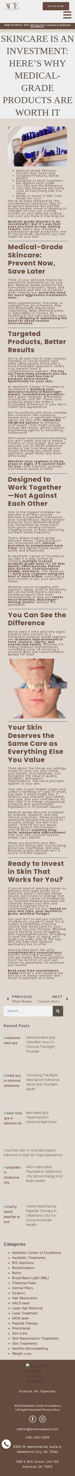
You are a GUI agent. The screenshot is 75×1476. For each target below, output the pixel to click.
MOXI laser (20, 1318)
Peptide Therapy (25, 1323)
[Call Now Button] (6, 1444)
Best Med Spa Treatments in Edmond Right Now (41, 1117)
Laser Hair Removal (27, 1308)
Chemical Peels (24, 1283)
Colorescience (45, 569)
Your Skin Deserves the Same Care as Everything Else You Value (40, 190)
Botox (16, 1273)
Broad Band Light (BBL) (30, 1278)
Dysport (18, 1293)
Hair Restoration (25, 1298)
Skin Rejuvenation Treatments (35, 1338)
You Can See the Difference (39, 186)
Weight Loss (21, 1353)
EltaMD (14, 571)
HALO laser (21, 1303)
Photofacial (21, 1328)
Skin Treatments (25, 1343)
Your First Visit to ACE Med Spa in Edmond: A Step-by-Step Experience (33, 1152)
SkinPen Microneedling (30, 1348)
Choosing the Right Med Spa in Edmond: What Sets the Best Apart (42, 1082)
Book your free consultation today (33, 971)
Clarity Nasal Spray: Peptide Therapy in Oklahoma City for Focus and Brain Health (41, 1215)
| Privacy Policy (50, 1409)
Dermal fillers (22, 1288)
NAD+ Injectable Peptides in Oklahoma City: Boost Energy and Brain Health (44, 1174)
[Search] (58, 1011)
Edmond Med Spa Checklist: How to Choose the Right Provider (40, 1044)
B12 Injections (23, 1263)
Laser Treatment (25, 1313)
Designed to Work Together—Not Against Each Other (40, 182)
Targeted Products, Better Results (37, 177)
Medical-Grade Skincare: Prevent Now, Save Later (36, 172)
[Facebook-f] (32, 1419)
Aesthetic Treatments (29, 1258)
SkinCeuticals (34, 566)
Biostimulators (23, 1268)
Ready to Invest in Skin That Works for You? (39, 197)
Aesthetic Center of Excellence (36, 1252)
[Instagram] (42, 1419)
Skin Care (19, 1333)
